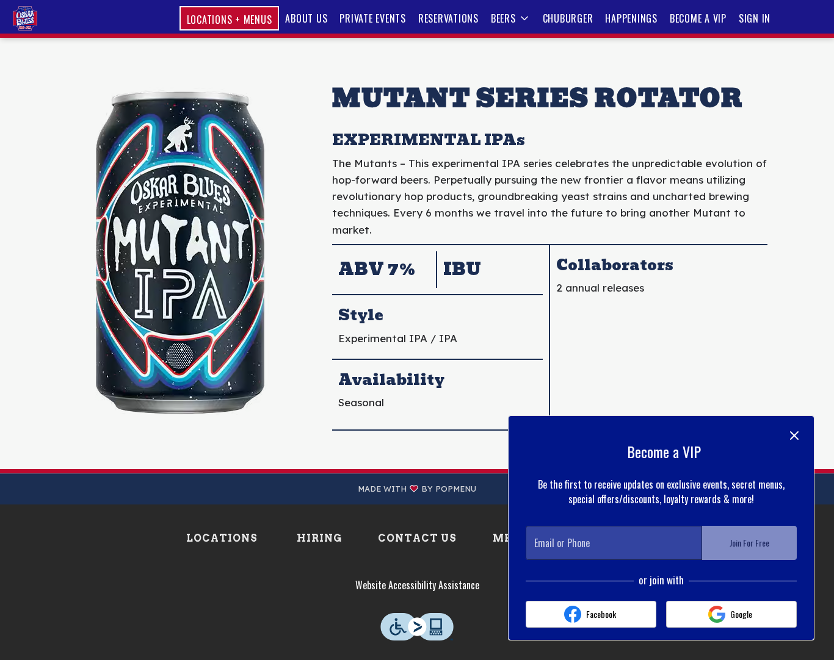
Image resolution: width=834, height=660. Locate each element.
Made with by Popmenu (242, 488)
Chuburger (568, 18)
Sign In (755, 18)
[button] (511, 18)
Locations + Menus (229, 19)
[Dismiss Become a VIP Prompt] (794, 435)
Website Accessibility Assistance (417, 585)
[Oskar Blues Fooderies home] (65, 18)
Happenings (631, 18)
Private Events (372, 18)
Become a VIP (698, 18)
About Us (306, 18)
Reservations (448, 18)
